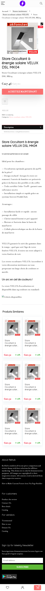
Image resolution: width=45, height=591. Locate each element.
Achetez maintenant (22, 91)
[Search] (41, 3)
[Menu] (3, 3)
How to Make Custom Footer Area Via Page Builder (22, 483)
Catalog (5, 510)
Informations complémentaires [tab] (16, 131)
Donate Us (6, 527)
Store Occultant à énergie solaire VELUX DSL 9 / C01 (11, 345)
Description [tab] (9, 127)
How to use (6, 524)
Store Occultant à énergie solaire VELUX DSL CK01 (11, 389)
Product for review (9, 499)
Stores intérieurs (20, 11)
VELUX (5, 110)
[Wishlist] (7, 587)
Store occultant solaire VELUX (16, 14)
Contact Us (6, 503)
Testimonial (7, 520)
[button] (42, 24)
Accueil (5, 11)
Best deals (6, 506)
